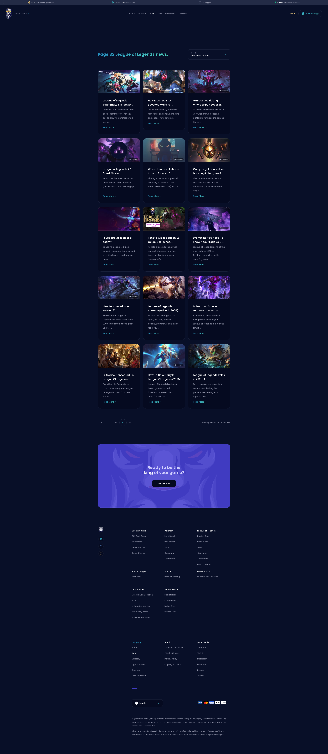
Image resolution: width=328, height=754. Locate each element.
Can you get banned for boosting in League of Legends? (208, 171)
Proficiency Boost (140, 611)
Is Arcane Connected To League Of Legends (118, 377)
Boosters (136, 670)
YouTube (201, 647)
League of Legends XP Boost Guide (117, 171)
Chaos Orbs (170, 600)
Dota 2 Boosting (172, 576)
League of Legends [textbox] (200, 55)
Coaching (169, 553)
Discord (200, 670)
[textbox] (147, 703)
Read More (108, 127)
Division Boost (203, 536)
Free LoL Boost (204, 564)
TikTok (200, 653)
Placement (137, 541)
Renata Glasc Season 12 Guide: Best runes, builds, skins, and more (163, 240)
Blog (152, 13)
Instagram (202, 658)
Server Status (138, 553)
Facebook (202, 664)
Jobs (160, 13)
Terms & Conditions (174, 647)
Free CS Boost (138, 547)
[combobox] (209, 55)
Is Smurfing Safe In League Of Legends (205, 308)
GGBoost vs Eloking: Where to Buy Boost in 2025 (207, 103)
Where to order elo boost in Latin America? (164, 171)
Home (132, 13)
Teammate (170, 558)
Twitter (200, 675)
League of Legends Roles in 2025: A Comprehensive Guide (209, 377)
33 (130, 422)
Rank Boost (170, 536)
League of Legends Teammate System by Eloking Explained (117, 103)
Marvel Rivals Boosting (142, 594)
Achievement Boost (141, 617)
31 (116, 422)
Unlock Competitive (141, 606)
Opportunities (138, 664)
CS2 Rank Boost (139, 536)
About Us (142, 13)
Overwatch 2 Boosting (207, 576)
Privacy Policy (171, 658)
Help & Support (139, 675)
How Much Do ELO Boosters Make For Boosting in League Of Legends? (162, 103)
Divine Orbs (170, 606)
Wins (167, 547)
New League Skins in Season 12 (116, 308)
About (135, 647)
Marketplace (170, 594)
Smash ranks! (164, 483)
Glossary (183, 13)
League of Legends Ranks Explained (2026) (163, 308)
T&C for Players (172, 653)
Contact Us (170, 13)
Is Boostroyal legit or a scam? (117, 240)
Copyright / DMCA (173, 664)
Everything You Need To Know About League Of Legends (208, 240)
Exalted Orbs (170, 611)
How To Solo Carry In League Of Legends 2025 (164, 377)
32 (123, 422)
